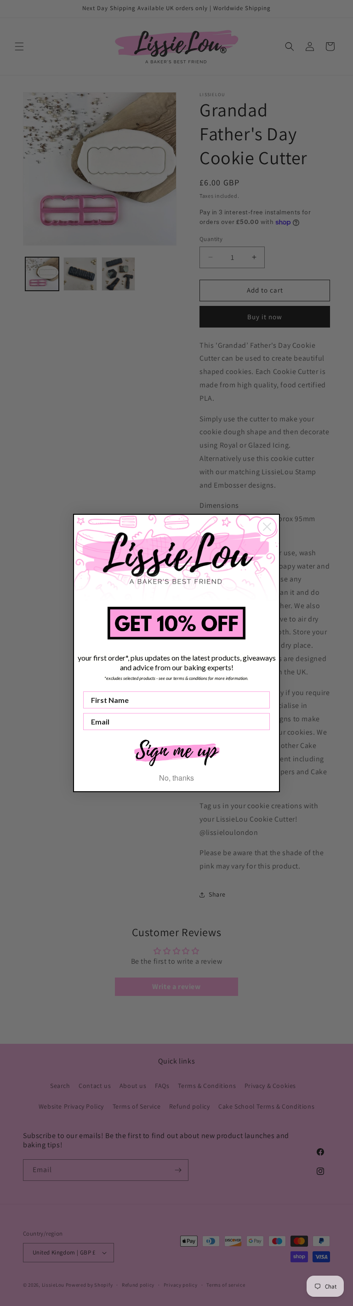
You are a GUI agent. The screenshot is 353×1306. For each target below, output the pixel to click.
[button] (176, 752)
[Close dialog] (267, 527)
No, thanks (176, 777)
